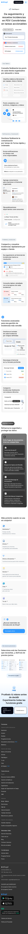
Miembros (3, 744)
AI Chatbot (4, 766)
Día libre (3, 736)
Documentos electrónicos (7, 741)
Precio (3, 859)
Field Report (4, 757)
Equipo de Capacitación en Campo (10, 788)
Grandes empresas (6, 822)
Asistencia (3, 730)
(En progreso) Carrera (6, 889)
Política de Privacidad (6, 922)
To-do (2, 760)
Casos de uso (4, 836)
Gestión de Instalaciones (7, 782)
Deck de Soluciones (6, 833)
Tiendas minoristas (6, 812)
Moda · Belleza (5, 801)
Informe (3, 754)
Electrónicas (4, 804)
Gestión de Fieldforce (6, 780)
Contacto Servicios (6, 842)
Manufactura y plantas (7, 815)
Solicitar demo (5, 853)
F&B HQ (3, 807)
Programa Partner (5, 856)
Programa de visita (6, 739)
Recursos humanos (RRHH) (8, 777)
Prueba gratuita (18, 2)
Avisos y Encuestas (6, 751)
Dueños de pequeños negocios (9, 825)
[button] (25, 2)
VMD (2, 794)
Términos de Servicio (6, 918)
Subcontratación (5, 810)
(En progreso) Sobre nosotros (8, 887)
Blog (2, 839)
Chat (2, 763)
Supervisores (4, 785)
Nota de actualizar (6, 845)
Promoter (3, 791)
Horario (3, 733)
